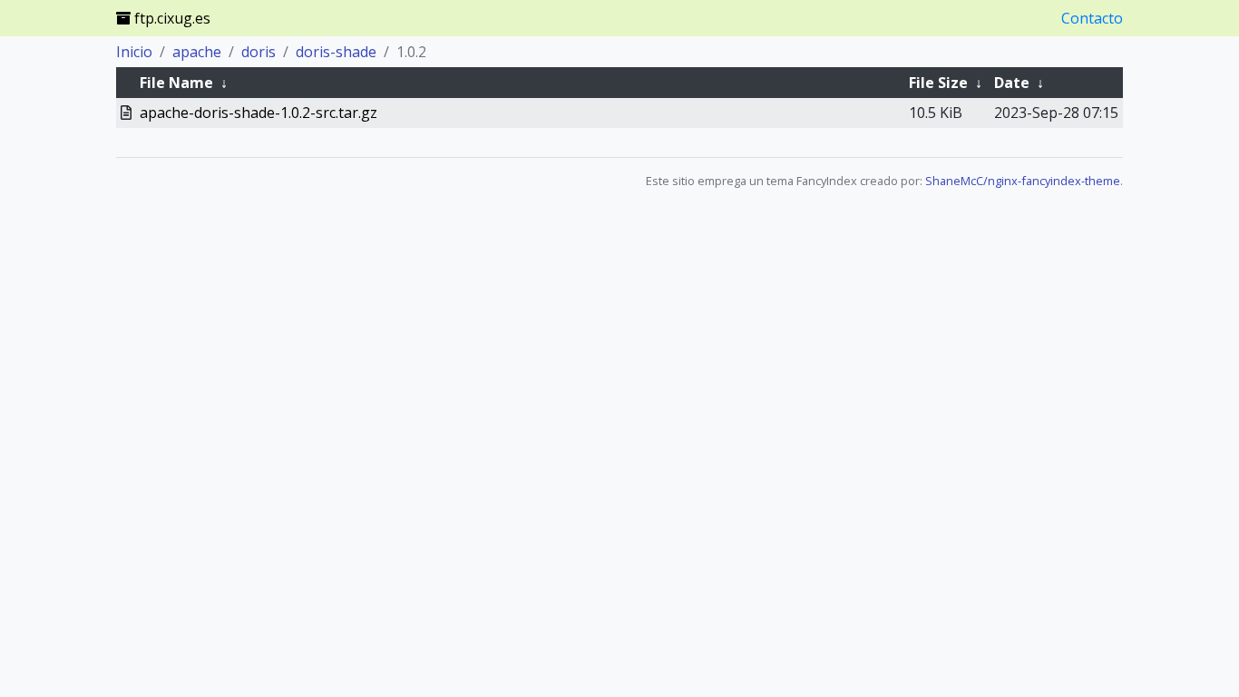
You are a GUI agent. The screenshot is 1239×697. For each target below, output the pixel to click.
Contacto (1092, 18)
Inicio (134, 52)
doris (258, 52)
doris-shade (336, 52)
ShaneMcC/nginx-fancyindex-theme (1022, 180)
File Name (176, 83)
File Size (938, 83)
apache (196, 52)
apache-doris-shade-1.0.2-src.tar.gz (258, 113)
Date (1011, 83)
